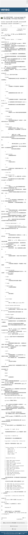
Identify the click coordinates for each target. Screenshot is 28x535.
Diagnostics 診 (4, 23)
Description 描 (9, 21)
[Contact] (19, 533)
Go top (14, 529)
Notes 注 (10, 23)
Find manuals (14, 526)
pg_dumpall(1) (13, 503)
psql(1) (23, 383)
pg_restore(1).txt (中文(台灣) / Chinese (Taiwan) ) (14, 522)
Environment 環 (22, 21)
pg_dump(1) (19, 43)
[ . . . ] (20, 23)
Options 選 (15, 21)
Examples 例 (15, 23)
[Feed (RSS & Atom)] (20, 533)
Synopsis (3, 21)
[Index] (5, 10)
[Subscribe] (22, 533)
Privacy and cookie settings (12, 533)
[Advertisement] (13, 3)
